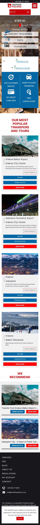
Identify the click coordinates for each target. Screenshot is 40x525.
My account (8, 477)
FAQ (4, 461)
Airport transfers (20, 34)
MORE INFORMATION (29, 172)
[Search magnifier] (28, 12)
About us (7, 469)
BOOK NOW (20, 187)
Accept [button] (20, 518)
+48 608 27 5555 (21, 1)
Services (6, 457)
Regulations (9, 473)
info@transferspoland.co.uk (16, 492)
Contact (6, 482)
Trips (20, 40)
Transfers (20, 46)
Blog (4, 465)
